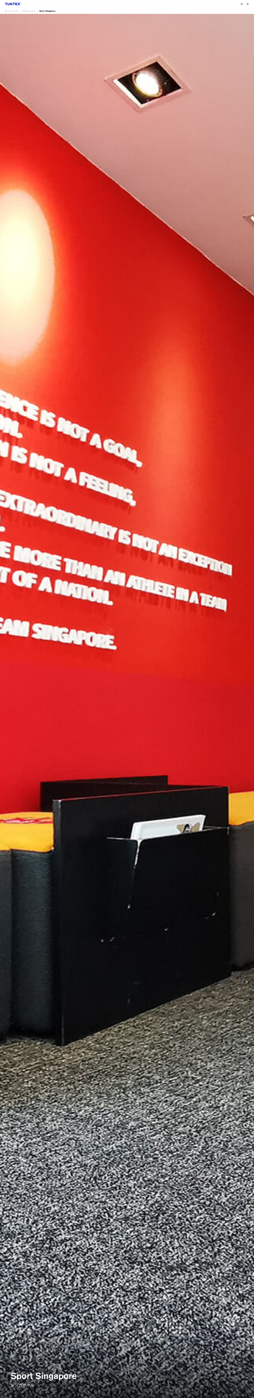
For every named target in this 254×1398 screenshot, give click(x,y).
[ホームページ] (13, 4)
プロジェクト (29, 11)
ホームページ (11, 11)
